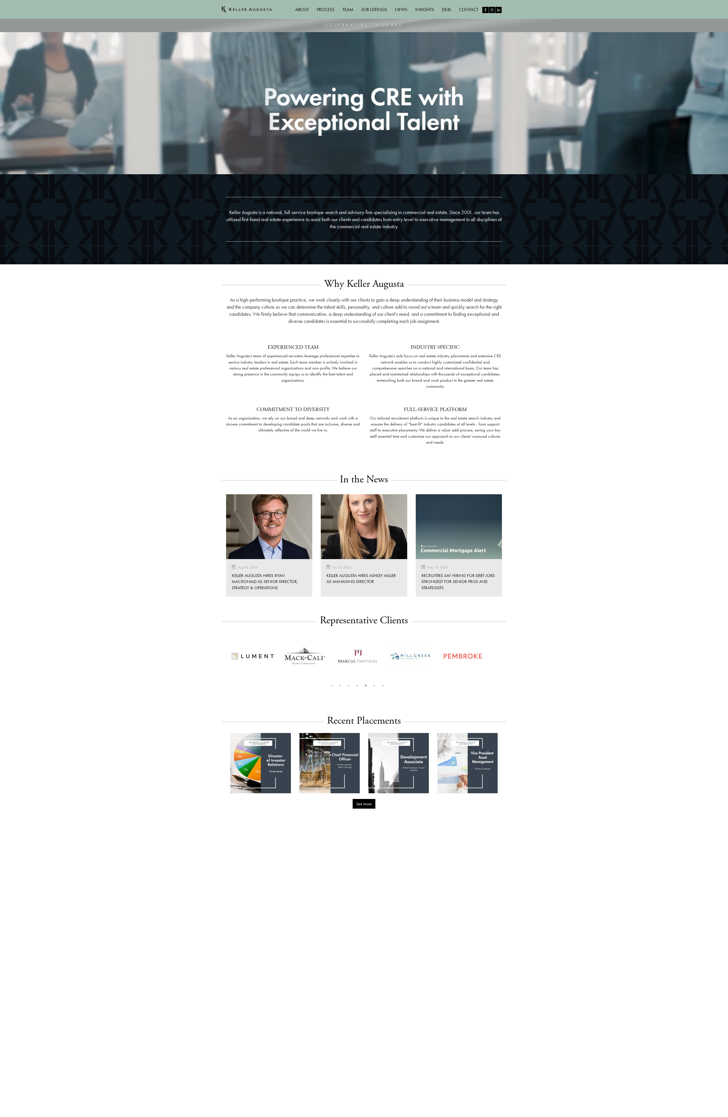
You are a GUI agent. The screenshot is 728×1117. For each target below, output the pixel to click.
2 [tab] (340, 685)
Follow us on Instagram (492, 10)
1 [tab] (331, 685)
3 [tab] (348, 685)
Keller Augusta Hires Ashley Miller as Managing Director (361, 578)
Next (492, 657)
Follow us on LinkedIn (498, 10)
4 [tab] (357, 685)
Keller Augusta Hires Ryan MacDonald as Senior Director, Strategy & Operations (265, 582)
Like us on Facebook (485, 10)
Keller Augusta (247, 9)
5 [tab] (366, 685)
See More (364, 803)
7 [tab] (383, 685)
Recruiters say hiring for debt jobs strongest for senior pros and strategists (458, 582)
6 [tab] (374, 685)
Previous (222, 657)
